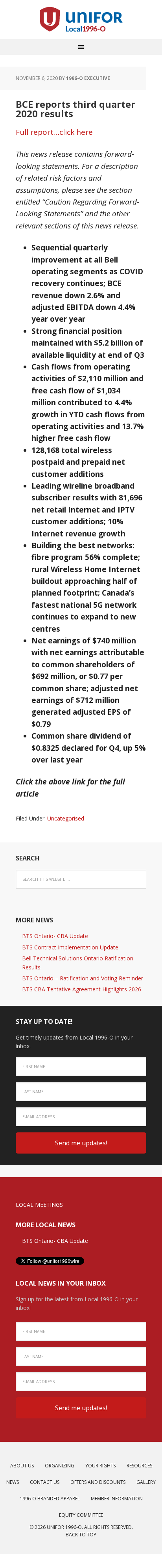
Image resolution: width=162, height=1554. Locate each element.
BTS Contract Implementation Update (70, 947)
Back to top (81, 1534)
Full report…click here (54, 132)
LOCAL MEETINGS (39, 1204)
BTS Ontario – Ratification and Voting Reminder (82, 978)
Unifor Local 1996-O (81, 19)
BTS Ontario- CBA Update (55, 936)
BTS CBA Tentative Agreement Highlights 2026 (81, 989)
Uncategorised (65, 818)
